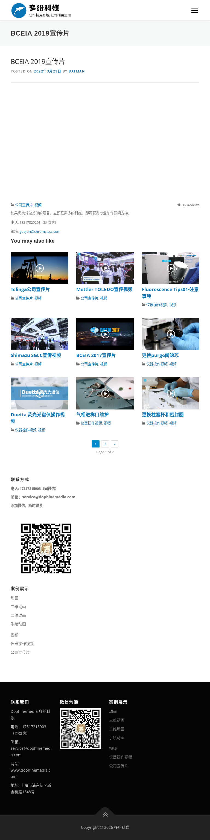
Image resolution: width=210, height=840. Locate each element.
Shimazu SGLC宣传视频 (36, 355)
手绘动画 (18, 623)
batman (77, 71)
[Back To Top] (105, 814)
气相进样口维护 (92, 414)
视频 (38, 204)
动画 (14, 597)
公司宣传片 (24, 204)
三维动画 (18, 606)
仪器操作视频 (157, 304)
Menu (194, 10)
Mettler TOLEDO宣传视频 (104, 289)
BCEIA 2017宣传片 (96, 355)
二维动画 (18, 615)
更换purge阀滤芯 (160, 355)
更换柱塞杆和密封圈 (163, 414)
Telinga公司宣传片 (30, 289)
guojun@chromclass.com (39, 231)
